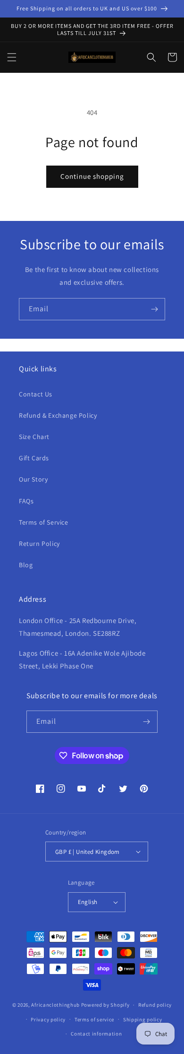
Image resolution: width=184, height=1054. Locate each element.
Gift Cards (34, 458)
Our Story (33, 479)
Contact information (96, 1033)
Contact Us (35, 394)
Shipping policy (142, 1019)
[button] (11, 57)
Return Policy (39, 543)
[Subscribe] (154, 309)
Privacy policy (48, 1019)
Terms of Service (43, 522)
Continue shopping (92, 176)
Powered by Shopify (105, 1004)
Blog (26, 565)
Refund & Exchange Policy (58, 415)
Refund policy (155, 1004)
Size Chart (34, 436)
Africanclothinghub (56, 1004)
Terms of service (94, 1019)
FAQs (26, 501)
